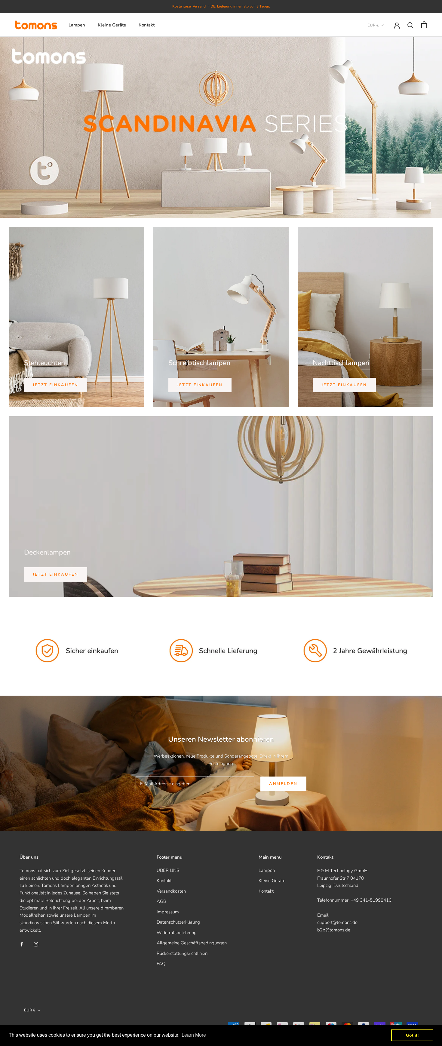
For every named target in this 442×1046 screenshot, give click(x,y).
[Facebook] (22, 944)
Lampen (77, 25)
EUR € (373, 25)
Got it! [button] (412, 1035)
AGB (161, 901)
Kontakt (147, 25)
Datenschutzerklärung (178, 922)
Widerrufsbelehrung (177, 933)
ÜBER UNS (168, 870)
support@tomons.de (337, 922)
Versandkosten (171, 891)
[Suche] (410, 25)
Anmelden (283, 783)
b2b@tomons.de (333, 930)
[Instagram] (36, 944)
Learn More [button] (194, 1035)
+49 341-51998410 (371, 900)
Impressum (168, 912)
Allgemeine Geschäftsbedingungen (192, 943)
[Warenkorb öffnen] (424, 24)
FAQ (161, 964)
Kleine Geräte (112, 25)
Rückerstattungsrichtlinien (182, 953)
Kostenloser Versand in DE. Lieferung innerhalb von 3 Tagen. (221, 6)
